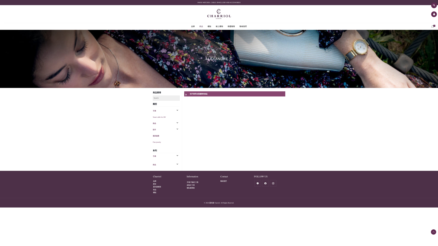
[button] (177, 110)
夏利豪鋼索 (157, 187)
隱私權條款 (191, 188)
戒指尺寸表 (191, 185)
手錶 (154, 111)
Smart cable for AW (159, 117)
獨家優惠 (156, 136)
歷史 (154, 184)
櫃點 (154, 192)
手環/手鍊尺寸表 (192, 182)
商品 (154, 190)
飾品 (154, 123)
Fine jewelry (157, 142)
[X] (265, 183)
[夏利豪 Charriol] (219, 14)
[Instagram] (273, 183)
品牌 (154, 181)
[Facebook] (257, 183)
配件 (154, 130)
